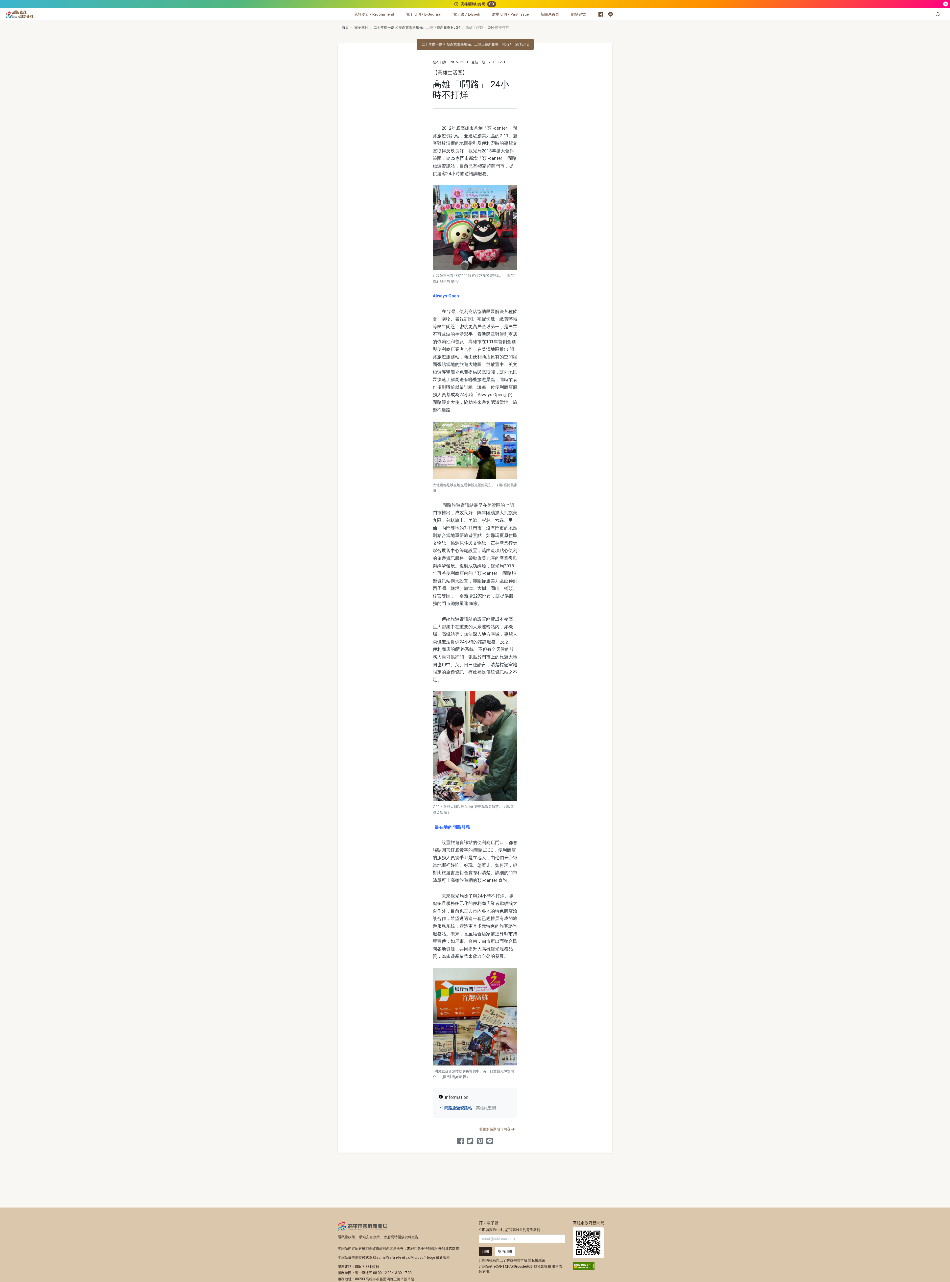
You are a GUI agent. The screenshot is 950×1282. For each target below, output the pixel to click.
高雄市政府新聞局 (362, 1226)
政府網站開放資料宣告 (401, 1237)
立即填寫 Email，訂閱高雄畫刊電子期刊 (509, 1230)
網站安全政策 (369, 1237)
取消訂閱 (505, 1251)
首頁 (345, 27)
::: (34, 11)
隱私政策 (540, 1266)
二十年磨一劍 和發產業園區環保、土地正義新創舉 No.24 (417, 27)
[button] (938, 14)
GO (491, 4)
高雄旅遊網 (486, 1108)
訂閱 (485, 1251)
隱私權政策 (346, 1237)
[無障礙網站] (583, 1266)
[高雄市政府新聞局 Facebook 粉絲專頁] (601, 14)
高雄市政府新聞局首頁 (588, 1242)
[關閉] (945, 4)
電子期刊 (361, 27)
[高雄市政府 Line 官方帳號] (611, 14)
